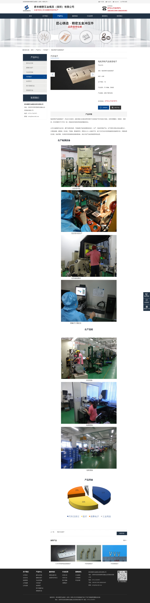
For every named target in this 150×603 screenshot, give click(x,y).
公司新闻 (77, 577)
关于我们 (45, 16)
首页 (30, 16)
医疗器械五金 (30, 85)
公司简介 (25, 575)
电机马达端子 (60, 532)
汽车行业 (64, 577)
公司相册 (25, 583)
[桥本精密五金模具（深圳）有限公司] (27, 5)
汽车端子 (45, 50)
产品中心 (60, 16)
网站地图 (124, 1)
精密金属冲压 (52, 575)
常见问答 (77, 580)
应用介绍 (64, 575)
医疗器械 (64, 580)
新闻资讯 (105, 16)
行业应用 (90, 16)
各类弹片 (29, 81)
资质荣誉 (25, 580)
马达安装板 (29, 72)
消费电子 (64, 583)
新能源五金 (29, 90)
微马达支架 (29, 63)
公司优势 (25, 585)
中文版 (102, 1)
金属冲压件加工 (53, 577)
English (109, 1)
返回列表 (121, 533)
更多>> (125, 540)
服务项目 (75, 16)
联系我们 (119, 16)
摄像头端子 (29, 67)
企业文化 (25, 577)
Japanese (117, 1)
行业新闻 (77, 575)
